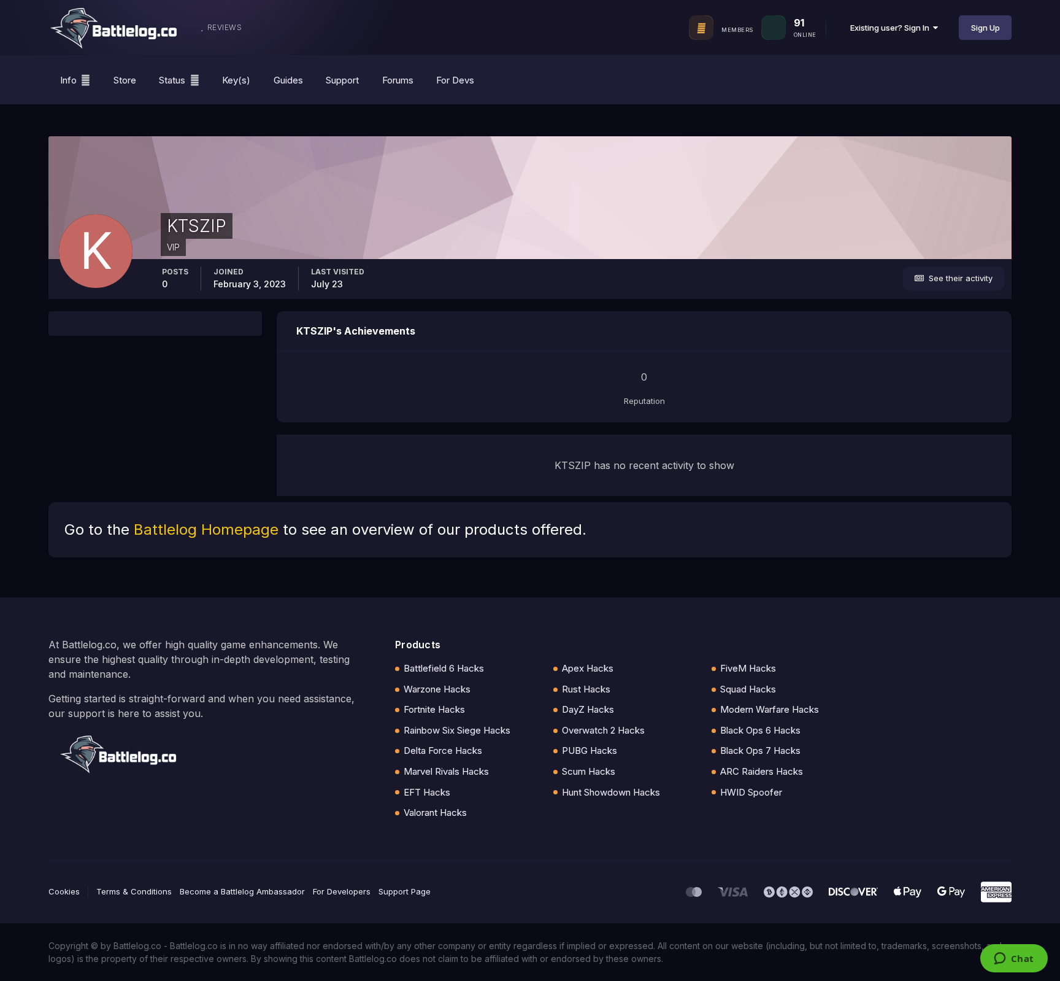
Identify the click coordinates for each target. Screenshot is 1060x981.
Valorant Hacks (435, 812)
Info (68, 80)
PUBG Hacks (589, 750)
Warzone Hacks (437, 689)
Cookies (64, 891)
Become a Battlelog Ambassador (242, 891)
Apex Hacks (587, 668)
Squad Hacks (748, 689)
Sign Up (985, 28)
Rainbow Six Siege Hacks (457, 730)
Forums (397, 80)
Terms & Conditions (134, 891)
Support (342, 80)
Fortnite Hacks (434, 709)
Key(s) (236, 80)
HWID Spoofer (751, 792)
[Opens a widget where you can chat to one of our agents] (1014, 959)
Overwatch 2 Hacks (603, 730)
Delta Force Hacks (443, 750)
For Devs (455, 80)
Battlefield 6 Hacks (444, 668)
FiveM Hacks (748, 668)
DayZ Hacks (588, 709)
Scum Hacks (588, 771)
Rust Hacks (586, 689)
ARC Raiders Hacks (761, 771)
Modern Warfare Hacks (769, 709)
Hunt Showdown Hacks (611, 792)
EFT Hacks (427, 792)
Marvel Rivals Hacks (446, 771)
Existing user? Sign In (891, 28)
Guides (288, 80)
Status (172, 80)
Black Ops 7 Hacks (760, 750)
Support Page (404, 891)
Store (124, 80)
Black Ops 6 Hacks (760, 730)
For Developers (342, 891)
